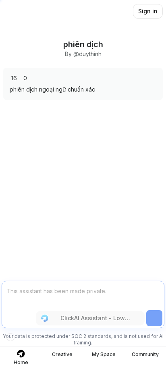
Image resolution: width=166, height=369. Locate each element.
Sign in (148, 11)
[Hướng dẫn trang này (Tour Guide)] (10, 337)
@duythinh (87, 53)
